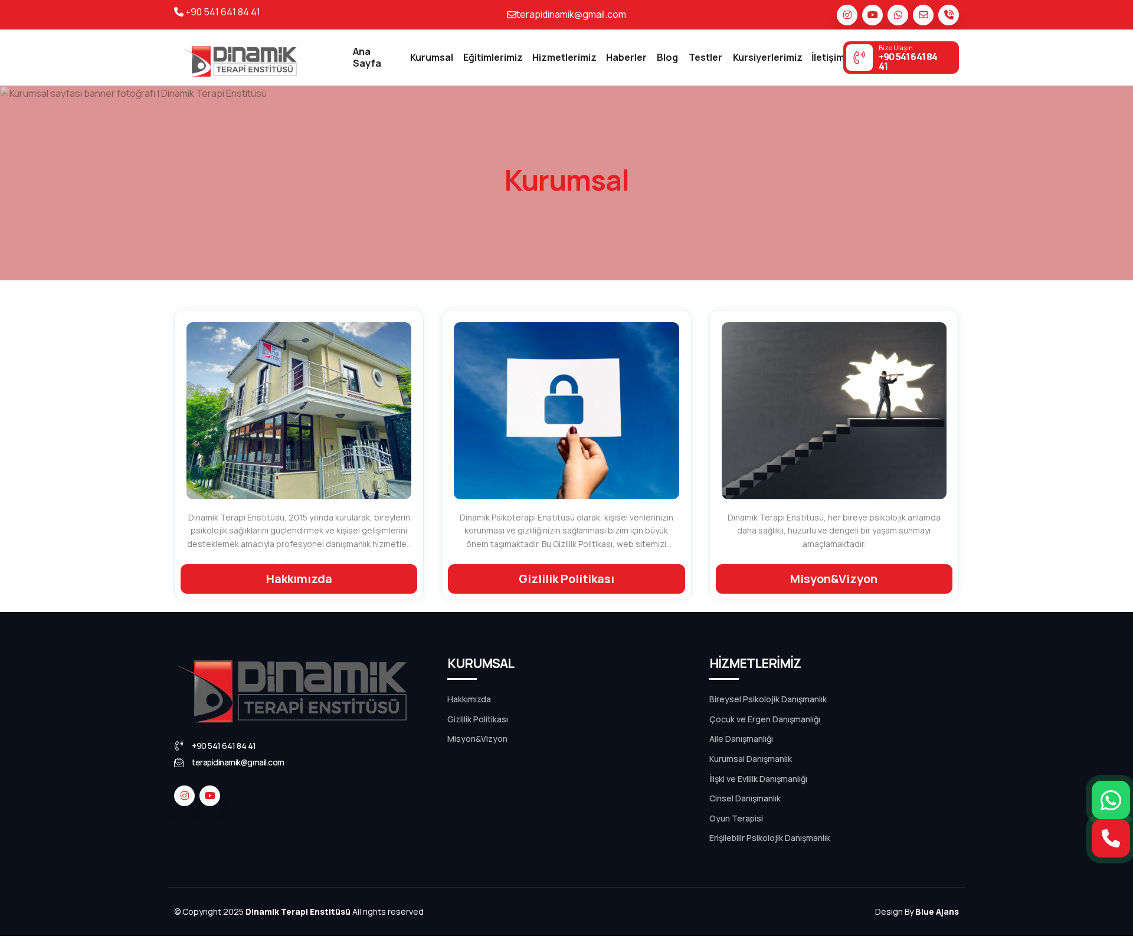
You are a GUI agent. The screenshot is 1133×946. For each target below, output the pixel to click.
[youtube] (872, 15)
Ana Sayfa (367, 57)
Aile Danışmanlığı (741, 738)
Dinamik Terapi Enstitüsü (298, 911)
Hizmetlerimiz (564, 57)
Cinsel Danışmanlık (745, 798)
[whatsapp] (898, 15)
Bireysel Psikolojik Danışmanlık (768, 699)
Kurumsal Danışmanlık (750, 758)
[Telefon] (948, 15)
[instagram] (847, 15)
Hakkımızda (469, 699)
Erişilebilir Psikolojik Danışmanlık (769, 837)
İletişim (827, 57)
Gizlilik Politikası (477, 719)
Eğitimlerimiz (493, 57)
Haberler (626, 57)
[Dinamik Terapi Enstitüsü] (240, 58)
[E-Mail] (923, 15)
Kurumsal (431, 57)
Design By (917, 911)
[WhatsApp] (1111, 800)
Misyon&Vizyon (477, 738)
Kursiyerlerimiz (768, 57)
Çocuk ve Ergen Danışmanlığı (764, 719)
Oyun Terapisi (736, 818)
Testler (705, 57)
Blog (667, 57)
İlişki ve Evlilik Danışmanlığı (758, 778)
